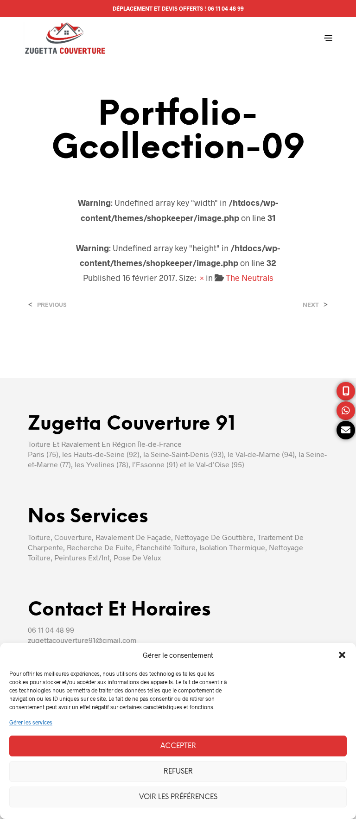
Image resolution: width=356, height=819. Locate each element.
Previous (51, 305)
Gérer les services (30, 722)
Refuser (178, 771)
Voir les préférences (178, 797)
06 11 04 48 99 (226, 8)
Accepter (178, 746)
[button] (342, 655)
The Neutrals (249, 278)
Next (311, 305)
